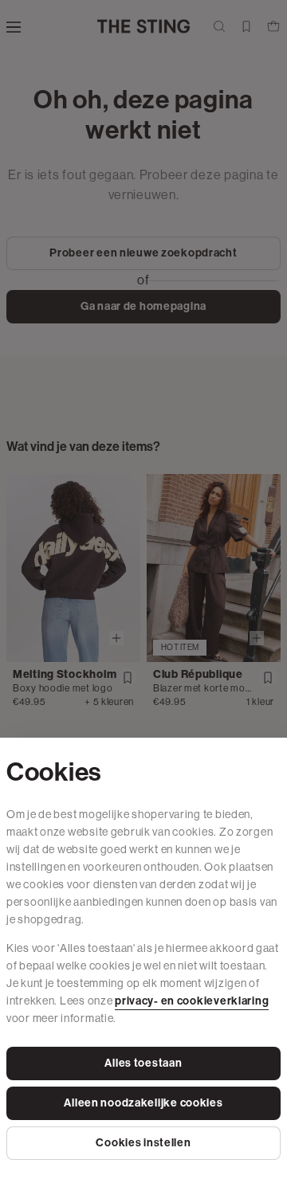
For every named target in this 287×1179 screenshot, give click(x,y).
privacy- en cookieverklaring (192, 1001)
